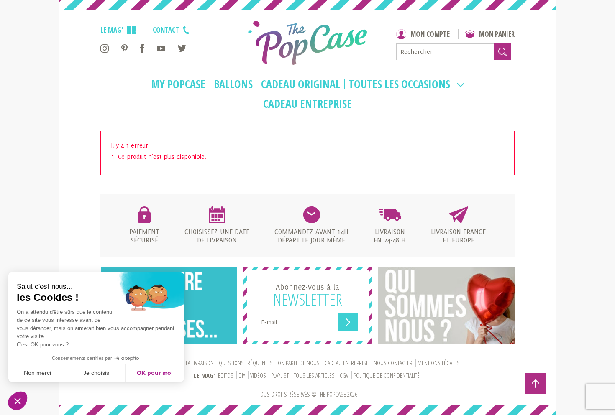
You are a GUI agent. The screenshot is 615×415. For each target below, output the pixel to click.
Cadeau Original (300, 84)
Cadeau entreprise (307, 104)
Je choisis (96, 372)
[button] (18, 401)
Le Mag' (111, 30)
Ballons (233, 84)
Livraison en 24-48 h (390, 235)
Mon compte (430, 34)
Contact (166, 30)
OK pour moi (155, 372)
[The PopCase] (307, 43)
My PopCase (178, 84)
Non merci (37, 372)
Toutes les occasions (400, 84)
